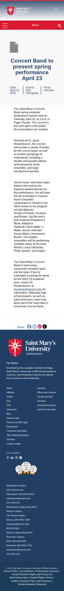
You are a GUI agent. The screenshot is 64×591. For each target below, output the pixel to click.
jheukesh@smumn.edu (28, 289)
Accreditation (27, 571)
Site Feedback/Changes (17, 435)
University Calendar (46, 405)
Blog (8, 414)
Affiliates (10, 392)
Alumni (9, 397)
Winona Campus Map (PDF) (19, 532)
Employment (12, 426)
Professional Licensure (47, 571)
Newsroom (11, 409)
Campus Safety (13, 444)
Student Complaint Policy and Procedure (31, 581)
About (9, 388)
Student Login (12, 418)
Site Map (10, 439)
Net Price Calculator (46, 409)
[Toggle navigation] (56, 8)
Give (8, 401)
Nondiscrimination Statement (32, 584)
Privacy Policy (11, 571)
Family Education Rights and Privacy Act (32, 574)
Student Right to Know (42, 577)
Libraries (41, 388)
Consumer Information (16, 431)
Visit (8, 405)
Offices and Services (46, 392)
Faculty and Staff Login (17, 422)
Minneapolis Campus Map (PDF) (21, 507)
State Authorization (19, 577)
